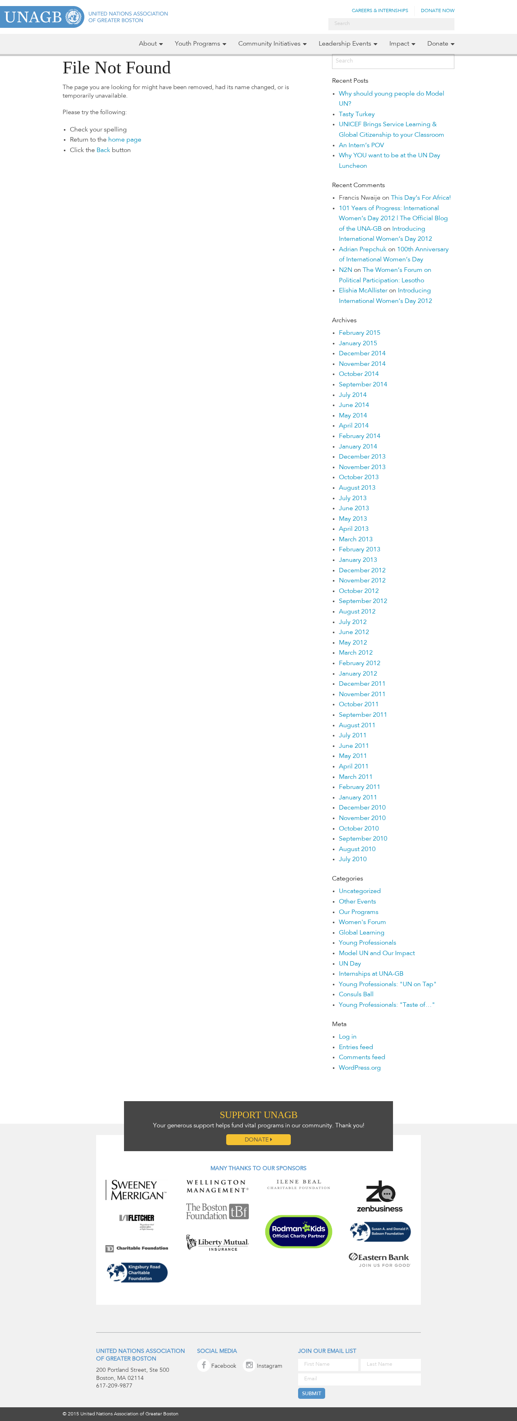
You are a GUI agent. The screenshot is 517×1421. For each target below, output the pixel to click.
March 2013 (356, 539)
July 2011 (353, 735)
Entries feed (356, 1047)
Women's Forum (362, 922)
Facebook (223, 1366)
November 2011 (362, 694)
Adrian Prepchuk (363, 249)
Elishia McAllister (363, 291)
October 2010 (359, 829)
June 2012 (354, 632)
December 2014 (362, 354)
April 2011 (354, 767)
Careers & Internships (380, 10)
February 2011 (359, 787)
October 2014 (359, 374)
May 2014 (353, 416)
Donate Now (437, 10)
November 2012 (362, 581)
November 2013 (362, 467)
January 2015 (358, 343)
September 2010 (363, 839)
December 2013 (362, 457)
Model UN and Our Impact (377, 953)
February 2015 (359, 333)
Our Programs (358, 912)
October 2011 (359, 704)
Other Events (357, 902)
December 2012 (362, 571)
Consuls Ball (356, 994)
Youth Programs (197, 44)
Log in (348, 1037)
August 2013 (357, 488)
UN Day (350, 964)
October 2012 (359, 591)
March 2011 (356, 777)
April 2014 (354, 426)
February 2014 (359, 436)
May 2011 (353, 756)
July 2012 (353, 622)
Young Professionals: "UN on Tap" (388, 984)
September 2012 (363, 601)
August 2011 (357, 725)
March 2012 (356, 653)
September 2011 (363, 715)
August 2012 (357, 612)
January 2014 (358, 447)
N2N (345, 270)
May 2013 (353, 519)
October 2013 (359, 477)
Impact (399, 44)
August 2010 (357, 849)
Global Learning (362, 933)
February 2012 (359, 663)
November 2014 (362, 364)
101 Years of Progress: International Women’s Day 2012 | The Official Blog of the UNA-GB (393, 218)
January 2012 (358, 674)
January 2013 (358, 560)
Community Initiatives (269, 44)
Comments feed (362, 1057)
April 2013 (354, 529)
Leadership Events (345, 44)
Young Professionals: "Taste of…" (387, 1005)
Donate (437, 44)
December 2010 (362, 808)
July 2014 (353, 395)
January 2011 (358, 798)
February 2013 (359, 550)
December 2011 (362, 684)
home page (124, 140)
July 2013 (353, 498)
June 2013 (354, 508)
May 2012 (353, 643)
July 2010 (353, 859)
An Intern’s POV (361, 145)
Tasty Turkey (357, 114)
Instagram (269, 1366)
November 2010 (362, 818)
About (148, 44)
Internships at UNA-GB (371, 974)
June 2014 (354, 405)
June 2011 (354, 746)
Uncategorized (360, 891)
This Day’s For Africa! (421, 198)
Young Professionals (367, 943)
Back (103, 150)
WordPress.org (360, 1068)
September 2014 (363, 385)
